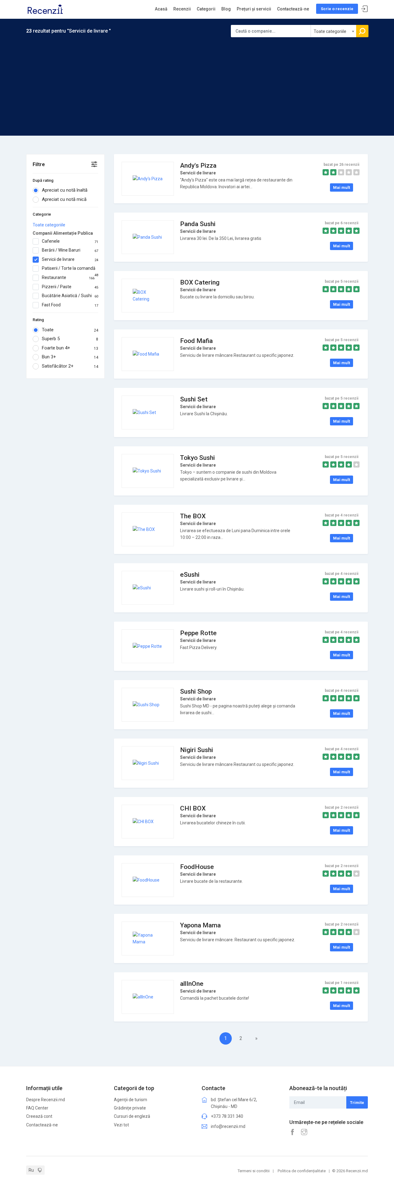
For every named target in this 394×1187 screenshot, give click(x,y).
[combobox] (333, 31)
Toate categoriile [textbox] (330, 31)
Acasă (161, 8)
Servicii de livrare (70, 259)
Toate (70, 330)
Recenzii (182, 8)
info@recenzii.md (228, 1126)
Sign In (364, 9)
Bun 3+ (70, 357)
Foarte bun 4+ (70, 348)
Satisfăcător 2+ (70, 366)
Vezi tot (121, 1124)
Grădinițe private (130, 1107)
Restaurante (68, 277)
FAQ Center (37, 1107)
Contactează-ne (293, 8)
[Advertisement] (197, 83)
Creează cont (39, 1116)
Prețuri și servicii (254, 8)
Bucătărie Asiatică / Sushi (70, 295)
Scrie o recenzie (337, 8)
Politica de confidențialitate (302, 1171)
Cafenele (70, 241)
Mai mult (341, 187)
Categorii (206, 8)
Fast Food (70, 305)
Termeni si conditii (254, 1171)
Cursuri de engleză (132, 1116)
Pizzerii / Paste (70, 286)
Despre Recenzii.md (45, 1099)
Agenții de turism (130, 1099)
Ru (31, 1170)
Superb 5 (70, 338)
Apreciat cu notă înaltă (64, 190)
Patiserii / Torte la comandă (70, 269)
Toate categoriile (49, 224)
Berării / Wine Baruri (70, 250)
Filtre (39, 164)
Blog (226, 8)
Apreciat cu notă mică (64, 199)
